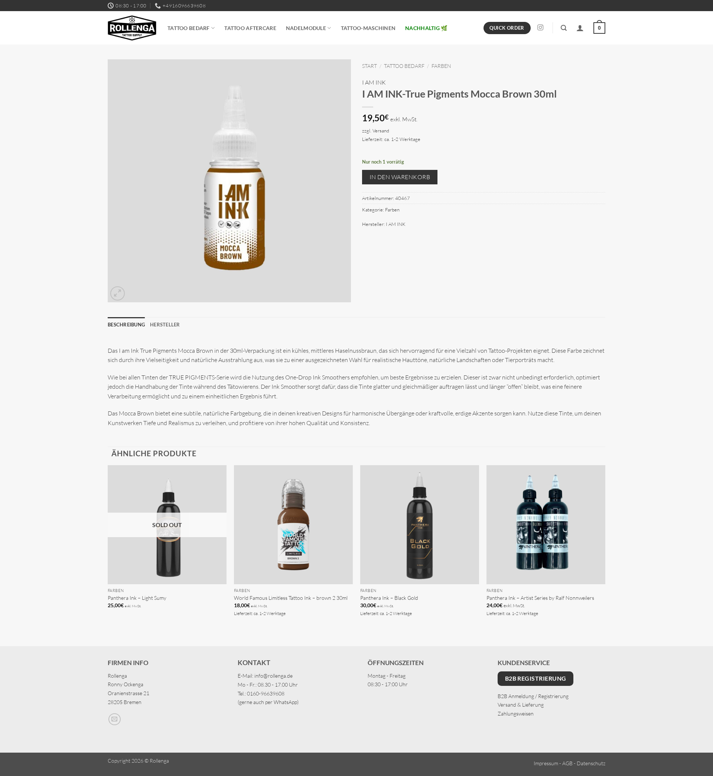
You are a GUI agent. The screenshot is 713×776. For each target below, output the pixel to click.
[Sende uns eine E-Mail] (114, 719)
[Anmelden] (580, 28)
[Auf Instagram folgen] (540, 27)
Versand (380, 131)
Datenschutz (591, 763)
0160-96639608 (265, 693)
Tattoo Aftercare (250, 28)
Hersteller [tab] (165, 325)
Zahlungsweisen (516, 713)
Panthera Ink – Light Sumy (137, 598)
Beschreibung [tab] (126, 325)
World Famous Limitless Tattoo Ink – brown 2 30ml (291, 598)
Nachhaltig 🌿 (426, 28)
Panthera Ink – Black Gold (389, 598)
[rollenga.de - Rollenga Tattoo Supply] (132, 28)
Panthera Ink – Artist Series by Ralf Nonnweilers (540, 598)
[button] (564, 28)
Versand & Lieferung (521, 704)
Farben (441, 66)
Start (369, 66)
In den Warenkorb (399, 177)
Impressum (546, 763)
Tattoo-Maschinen (368, 28)
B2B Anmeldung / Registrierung (533, 696)
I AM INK (374, 82)
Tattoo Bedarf (188, 28)
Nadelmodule (306, 28)
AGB (567, 763)
